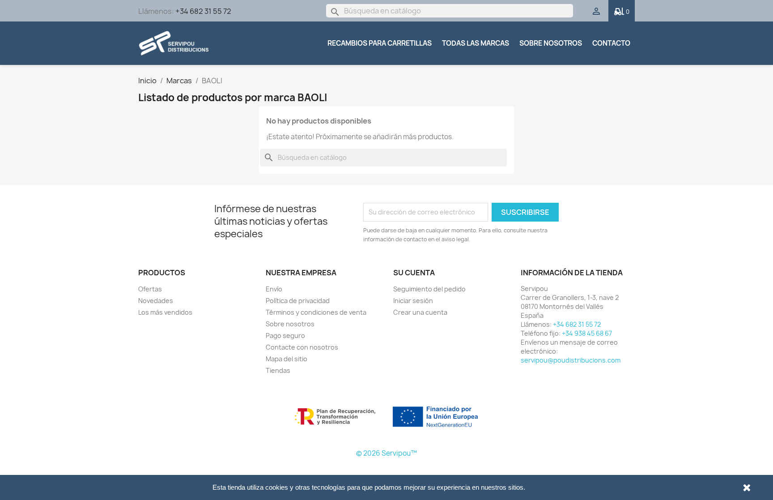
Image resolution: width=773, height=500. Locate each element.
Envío (274, 289)
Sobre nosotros (550, 43)
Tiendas (278, 370)
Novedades (155, 300)
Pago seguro (285, 335)
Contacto (611, 43)
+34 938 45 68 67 (587, 333)
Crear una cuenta (420, 312)
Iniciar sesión (413, 300)
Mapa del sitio (286, 359)
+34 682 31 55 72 (203, 11)
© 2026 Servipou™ (386, 453)
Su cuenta (414, 273)
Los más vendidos (165, 312)
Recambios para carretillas (379, 43)
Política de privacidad (298, 300)
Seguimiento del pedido (429, 289)
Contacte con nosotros (302, 347)
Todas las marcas (475, 43)
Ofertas (150, 289)
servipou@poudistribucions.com (570, 360)
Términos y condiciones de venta (316, 312)
